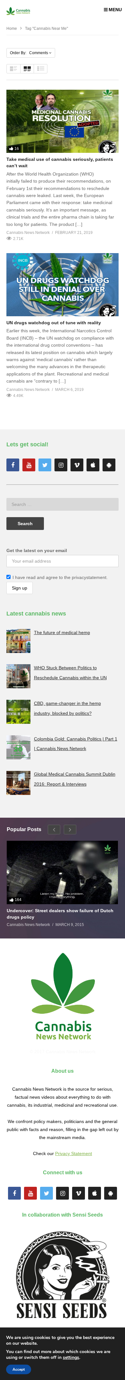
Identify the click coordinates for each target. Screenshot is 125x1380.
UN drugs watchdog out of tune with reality (53, 322)
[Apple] (93, 465)
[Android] (109, 465)
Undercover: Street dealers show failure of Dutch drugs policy (60, 914)
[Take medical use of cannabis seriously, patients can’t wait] (62, 121)
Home (11, 28)
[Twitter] (44, 465)
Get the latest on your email (36, 550)
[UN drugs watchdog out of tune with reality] (62, 284)
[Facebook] (12, 465)
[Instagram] (60, 465)
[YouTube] (28, 465)
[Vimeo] (77, 465)
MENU (115, 9)
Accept (19, 1369)
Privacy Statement (73, 1153)
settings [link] (71, 1357)
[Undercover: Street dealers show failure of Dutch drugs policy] (62, 872)
